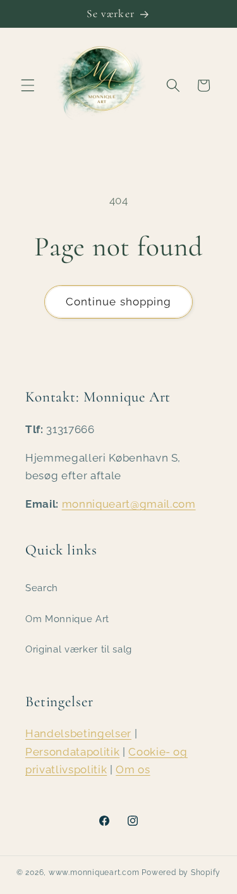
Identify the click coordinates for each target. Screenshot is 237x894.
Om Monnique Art (67, 619)
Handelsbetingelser (78, 733)
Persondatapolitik (72, 751)
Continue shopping (119, 301)
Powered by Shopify (181, 872)
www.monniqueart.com (94, 872)
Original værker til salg (78, 649)
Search (41, 588)
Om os (133, 769)
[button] (28, 85)
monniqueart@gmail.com (129, 504)
